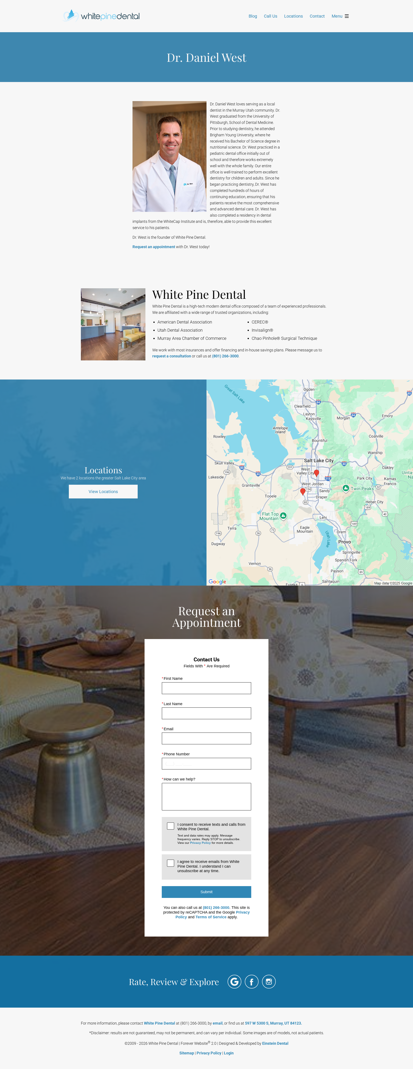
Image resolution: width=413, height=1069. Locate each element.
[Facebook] (252, 982)
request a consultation (171, 356)
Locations (293, 16)
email (218, 1023)
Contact (317, 16)
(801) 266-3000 (225, 356)
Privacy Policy (200, 842)
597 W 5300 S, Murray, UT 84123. (273, 1023)
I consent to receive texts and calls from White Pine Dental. (211, 833)
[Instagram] (269, 982)
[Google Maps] (234, 982)
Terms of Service (211, 917)
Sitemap (186, 1053)
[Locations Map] (309, 482)
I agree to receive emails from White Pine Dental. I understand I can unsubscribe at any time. (208, 866)
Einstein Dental (275, 1043)
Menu (337, 16)
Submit (206, 892)
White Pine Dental (159, 1023)
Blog (253, 16)
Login (229, 1053)
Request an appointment (154, 246)
